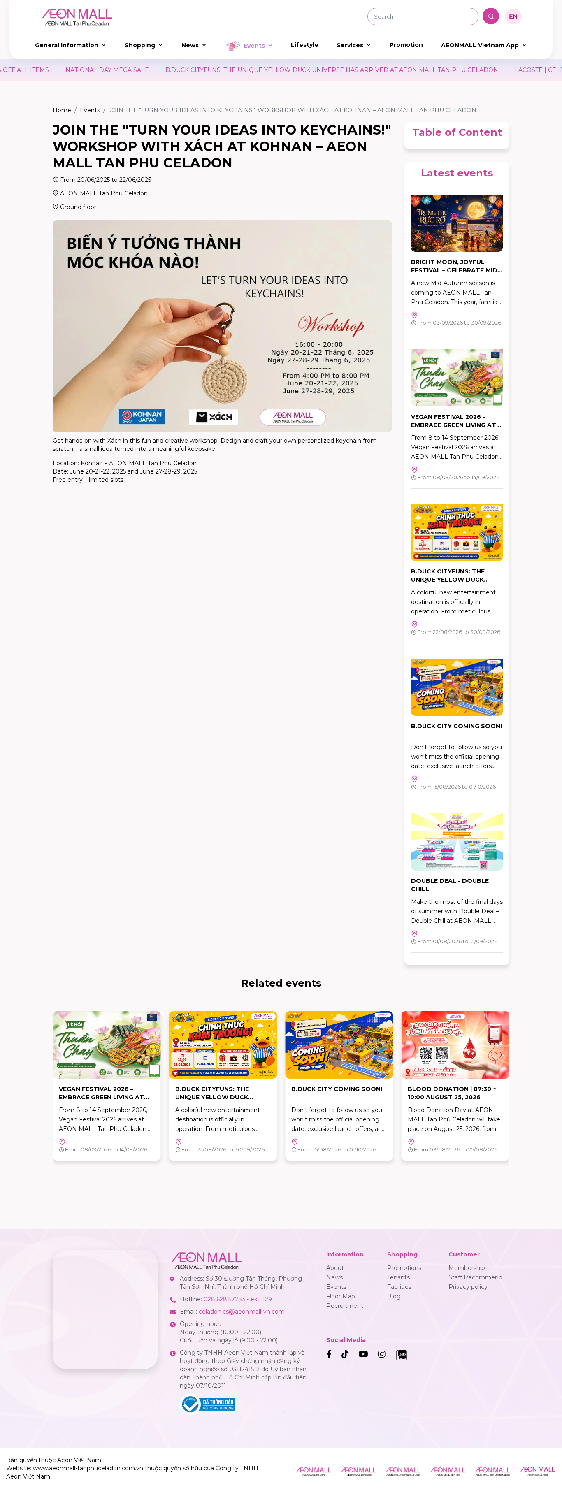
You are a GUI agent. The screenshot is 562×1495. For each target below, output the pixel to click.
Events (254, 45)
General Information (66, 45)
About (335, 1268)
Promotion (406, 45)
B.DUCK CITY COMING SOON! (456, 726)
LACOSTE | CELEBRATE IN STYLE (480, 70)
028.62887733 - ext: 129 (238, 1299)
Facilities (399, 1287)
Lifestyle (304, 45)
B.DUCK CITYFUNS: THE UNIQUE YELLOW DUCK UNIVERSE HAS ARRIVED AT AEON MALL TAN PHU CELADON (247, 70)
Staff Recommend (475, 1277)
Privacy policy (468, 1287)
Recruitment (344, 1305)
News (190, 45)
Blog (394, 1296)
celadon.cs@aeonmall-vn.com (242, 1311)
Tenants (398, 1277)
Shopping (140, 45)
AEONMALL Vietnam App (480, 45)
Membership (466, 1268)
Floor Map (340, 1296)
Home (62, 110)
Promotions (404, 1268)
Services (350, 45)
